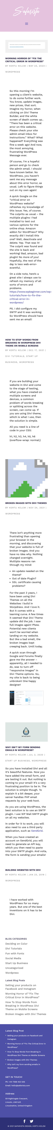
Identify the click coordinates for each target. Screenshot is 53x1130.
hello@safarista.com (20, 1085)
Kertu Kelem (17, 66)
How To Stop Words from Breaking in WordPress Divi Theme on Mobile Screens (23, 342)
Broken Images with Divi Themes (26, 503)
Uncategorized (14, 967)
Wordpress (12, 72)
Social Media (13, 958)
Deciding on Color (16, 943)
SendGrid (37, 830)
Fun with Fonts (14, 953)
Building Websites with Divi (23, 870)
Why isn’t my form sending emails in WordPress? (22, 749)
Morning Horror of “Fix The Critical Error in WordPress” (24, 60)
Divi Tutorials (14, 356)
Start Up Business (17, 761)
